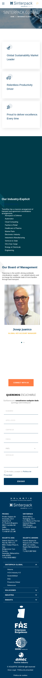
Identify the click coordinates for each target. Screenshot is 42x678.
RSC (9, 579)
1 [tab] (21, 342)
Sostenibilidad (12, 576)
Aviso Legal (12, 670)
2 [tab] (23, 342)
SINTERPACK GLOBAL (14, 565)
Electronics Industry (12, 234)
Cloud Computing (11, 222)
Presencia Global (13, 582)
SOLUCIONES (10, 590)
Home (12, 16)
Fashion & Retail (11, 225)
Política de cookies (20, 675)
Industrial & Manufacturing (15, 238)
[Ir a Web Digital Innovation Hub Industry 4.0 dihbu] (21, 643)
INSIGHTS (9, 600)
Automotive (9, 219)
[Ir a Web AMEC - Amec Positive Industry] (21, 657)
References (11, 585)
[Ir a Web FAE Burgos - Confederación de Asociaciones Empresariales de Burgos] (21, 627)
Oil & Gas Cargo (11, 244)
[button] (21, 342)
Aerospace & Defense (13, 215)
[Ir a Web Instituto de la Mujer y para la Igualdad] (21, 612)
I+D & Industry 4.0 (14, 573)
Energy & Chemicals (13, 247)
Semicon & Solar (11, 241)
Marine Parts (10, 231)
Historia (10, 569)
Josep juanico (22, 329)
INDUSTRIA (9, 595)
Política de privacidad (25, 670)
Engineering (9, 250)
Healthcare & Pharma (13, 228)
